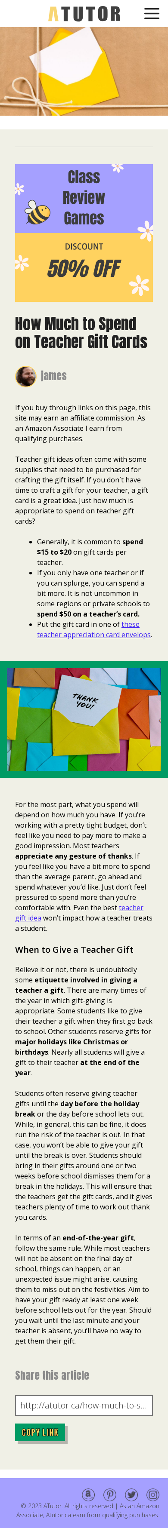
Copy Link (40, 1432)
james (54, 376)
